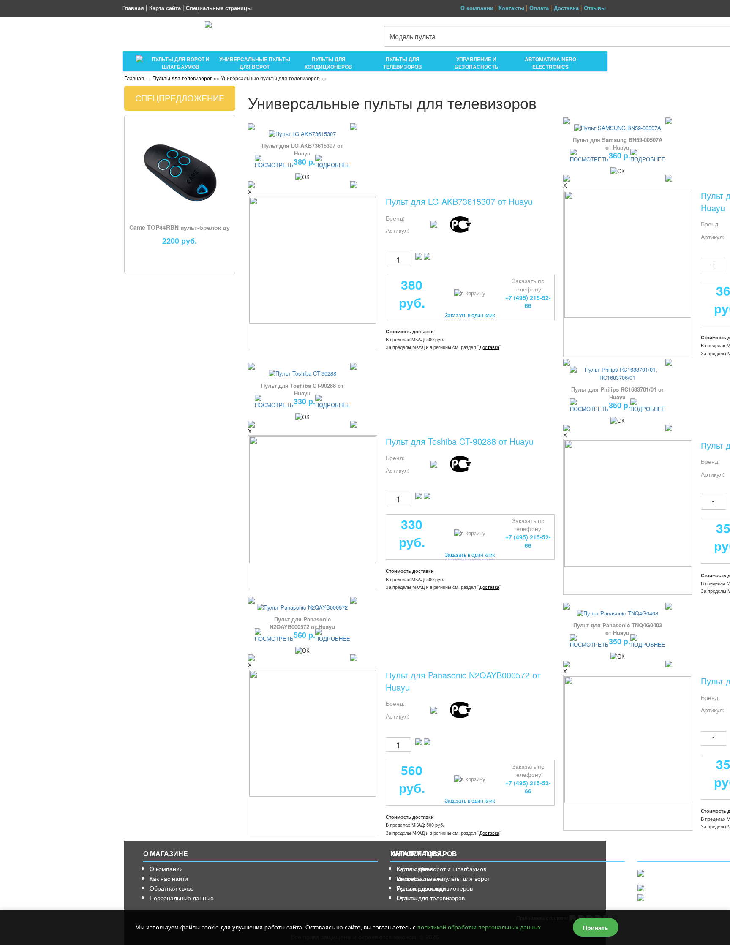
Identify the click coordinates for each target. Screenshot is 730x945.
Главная (133, 8)
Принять (595, 927)
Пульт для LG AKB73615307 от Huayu (302, 149)
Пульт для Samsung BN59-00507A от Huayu (617, 143)
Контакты (511, 8)
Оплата (539, 8)
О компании (476, 8)
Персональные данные (182, 897)
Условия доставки (421, 888)
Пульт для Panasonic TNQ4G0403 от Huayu (617, 629)
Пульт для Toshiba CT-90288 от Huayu (302, 389)
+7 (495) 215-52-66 (666, 887)
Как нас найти (169, 878)
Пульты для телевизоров (182, 78)
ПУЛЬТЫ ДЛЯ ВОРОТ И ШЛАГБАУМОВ (181, 61)
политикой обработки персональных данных (479, 927)
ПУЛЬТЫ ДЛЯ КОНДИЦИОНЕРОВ (328, 61)
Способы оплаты (420, 878)
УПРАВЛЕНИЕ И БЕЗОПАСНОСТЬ (476, 61)
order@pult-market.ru (668, 897)
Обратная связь (171, 888)
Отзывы (595, 8)
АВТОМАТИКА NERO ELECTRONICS (550, 61)
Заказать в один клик (470, 315)
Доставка (566, 8)
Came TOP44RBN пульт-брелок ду (179, 227)
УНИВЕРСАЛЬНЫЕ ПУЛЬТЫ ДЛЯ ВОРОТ (254, 61)
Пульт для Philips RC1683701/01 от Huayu (617, 393)
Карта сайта (165, 8)
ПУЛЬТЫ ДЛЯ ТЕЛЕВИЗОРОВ (402, 61)
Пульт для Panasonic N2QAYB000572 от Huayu (302, 623)
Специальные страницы (219, 8)
